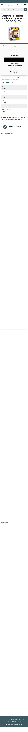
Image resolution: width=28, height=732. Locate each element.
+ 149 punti (15, 63)
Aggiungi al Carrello (15, 60)
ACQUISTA (14, 164)
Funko (3, 97)
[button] (25, 4)
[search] (25, 9)
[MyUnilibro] (19, 5)
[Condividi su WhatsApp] (17, 71)
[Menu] (2, 5)
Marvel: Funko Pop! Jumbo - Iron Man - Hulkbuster (14, 412)
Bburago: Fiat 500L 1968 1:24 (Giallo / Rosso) (14, 574)
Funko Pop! (4, 102)
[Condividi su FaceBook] (10, 71)
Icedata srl (13, 724)
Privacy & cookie (18, 724)
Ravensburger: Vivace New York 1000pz (14, 637)
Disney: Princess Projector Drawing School (14, 700)
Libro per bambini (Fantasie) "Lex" (14, 669)
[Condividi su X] (14, 71)
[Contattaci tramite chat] (17, 5)
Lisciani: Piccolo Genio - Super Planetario (14, 543)
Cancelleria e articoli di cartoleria (10, 106)
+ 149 (3, 111)
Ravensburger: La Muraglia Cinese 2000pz (14, 606)
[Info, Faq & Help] (22, 5)
